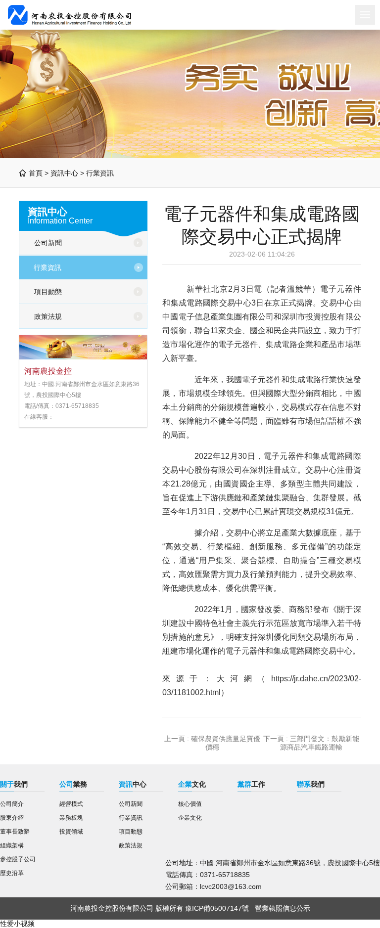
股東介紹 (12, 817)
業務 (73, 784)
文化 (192, 784)
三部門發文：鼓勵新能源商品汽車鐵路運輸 (319, 743)
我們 (14, 784)
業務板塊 (71, 817)
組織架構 (12, 845)
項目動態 (48, 292)
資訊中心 (64, 173)
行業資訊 (100, 173)
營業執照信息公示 (282, 908)
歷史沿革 (12, 873)
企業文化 (190, 817)
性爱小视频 (17, 924)
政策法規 (48, 316)
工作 (251, 784)
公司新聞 (48, 243)
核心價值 (190, 803)
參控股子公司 (18, 859)
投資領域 (71, 831)
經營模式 (71, 803)
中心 (132, 784)
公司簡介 (12, 803)
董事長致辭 (15, 831)
